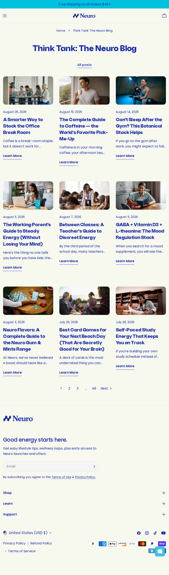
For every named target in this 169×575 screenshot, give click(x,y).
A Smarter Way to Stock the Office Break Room (23, 126)
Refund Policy (41, 543)
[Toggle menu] (5, 16)
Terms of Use (61, 477)
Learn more (12, 155)
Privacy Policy (14, 543)
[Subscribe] (94, 466)
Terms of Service (21, 551)
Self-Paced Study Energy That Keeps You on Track (137, 336)
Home (60, 31)
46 (94, 388)
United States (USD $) (28, 532)
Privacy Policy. (85, 477)
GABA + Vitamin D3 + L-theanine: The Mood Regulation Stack (140, 231)
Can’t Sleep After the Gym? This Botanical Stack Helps (139, 126)
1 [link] (61, 388)
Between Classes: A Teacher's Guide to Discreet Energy (81, 231)
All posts (84, 64)
